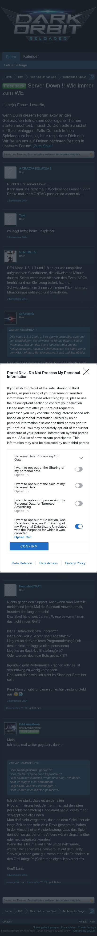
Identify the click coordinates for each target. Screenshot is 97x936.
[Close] (87, 373)
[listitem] (48, 458)
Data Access (48, 563)
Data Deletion (22, 563)
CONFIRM (29, 546)
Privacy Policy (75, 563)
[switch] (79, 469)
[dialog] (48, 468)
